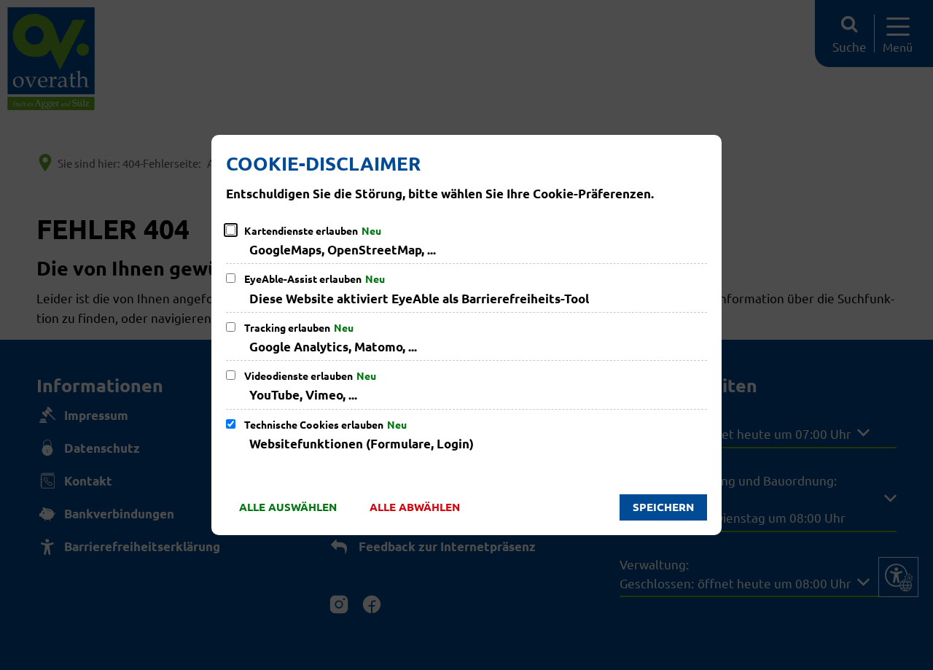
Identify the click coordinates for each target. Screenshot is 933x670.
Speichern (663, 506)
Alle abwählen (415, 506)
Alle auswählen (288, 506)
